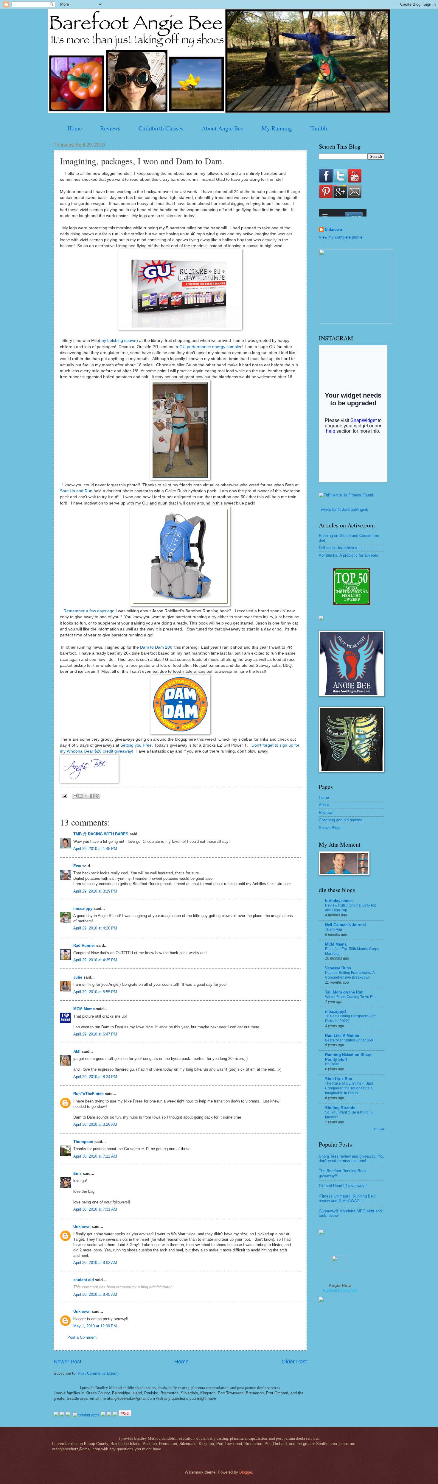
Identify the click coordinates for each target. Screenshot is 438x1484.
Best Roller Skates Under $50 (349, 1040)
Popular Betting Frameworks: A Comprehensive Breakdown (350, 975)
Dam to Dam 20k (156, 647)
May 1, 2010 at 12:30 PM (95, 1326)
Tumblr (319, 128)
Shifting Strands (340, 1107)
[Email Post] (64, 795)
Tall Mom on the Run (344, 992)
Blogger (245, 1472)
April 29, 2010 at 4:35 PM (95, 960)
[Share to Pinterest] (97, 796)
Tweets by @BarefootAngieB (344, 509)
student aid (83, 1280)
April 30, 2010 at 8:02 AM (95, 1262)
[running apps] (86, 1415)
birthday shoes (338, 901)
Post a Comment (82, 1337)
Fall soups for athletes (338, 548)
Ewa (77, 866)
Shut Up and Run (76, 491)
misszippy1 (335, 1011)
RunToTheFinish (88, 1093)
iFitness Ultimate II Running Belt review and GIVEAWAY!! (347, 1198)
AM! (76, 1051)
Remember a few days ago (88, 611)
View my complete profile (340, 237)
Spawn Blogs (330, 828)
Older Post (294, 1362)
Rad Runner (84, 945)
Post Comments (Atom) (98, 1373)
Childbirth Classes (161, 128)
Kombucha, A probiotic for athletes (348, 555)
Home (74, 128)
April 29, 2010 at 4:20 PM (95, 928)
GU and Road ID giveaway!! (343, 1186)
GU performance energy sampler (210, 347)
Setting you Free (136, 745)
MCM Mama (84, 1009)
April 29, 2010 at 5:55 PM (95, 992)
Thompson (83, 1141)
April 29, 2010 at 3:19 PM (95, 891)
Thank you (333, 929)
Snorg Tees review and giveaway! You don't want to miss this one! (351, 1158)
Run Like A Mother (342, 1035)
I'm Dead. (332, 1064)
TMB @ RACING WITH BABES (100, 834)
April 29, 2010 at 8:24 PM (95, 1077)
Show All (378, 1129)
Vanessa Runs (338, 968)
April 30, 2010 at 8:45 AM (95, 1294)
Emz (77, 1173)
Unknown (82, 1226)
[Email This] (75, 796)
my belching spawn (118, 340)
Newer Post (67, 1362)
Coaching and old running (340, 820)
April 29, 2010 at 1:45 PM (95, 848)
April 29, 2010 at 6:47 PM (95, 1034)
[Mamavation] (351, 604)
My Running (277, 128)
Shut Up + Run (338, 1079)
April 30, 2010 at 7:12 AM (95, 1156)
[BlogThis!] (80, 796)
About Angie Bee (222, 128)
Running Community (339, 1290)
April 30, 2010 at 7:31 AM (95, 1209)
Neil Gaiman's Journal (345, 925)
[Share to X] (86, 796)
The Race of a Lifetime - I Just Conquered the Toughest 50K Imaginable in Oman (349, 1088)
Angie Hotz (340, 1285)
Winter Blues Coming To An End (351, 997)
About (324, 805)
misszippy (82, 908)
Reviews (110, 128)
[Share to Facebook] (92, 796)
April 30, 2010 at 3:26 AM (95, 1124)
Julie (77, 977)
